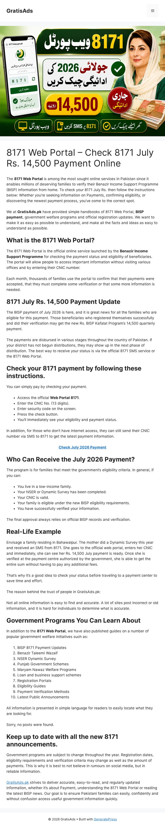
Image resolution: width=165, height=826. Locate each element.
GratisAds (19, 11)
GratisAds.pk (17, 782)
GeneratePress (105, 819)
